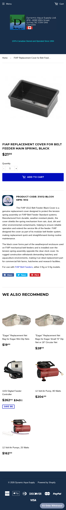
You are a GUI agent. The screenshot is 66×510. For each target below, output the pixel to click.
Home (5, 58)
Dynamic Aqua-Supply (25, 482)
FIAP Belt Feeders (24, 267)
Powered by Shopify (47, 482)
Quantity (6, 163)
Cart (61, 4)
